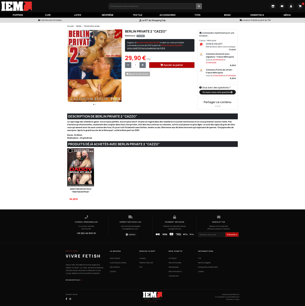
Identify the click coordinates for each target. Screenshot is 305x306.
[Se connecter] (291, 6)
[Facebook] (215, 106)
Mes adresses (174, 267)
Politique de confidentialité (208, 267)
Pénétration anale (92, 26)
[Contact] (282, 6)
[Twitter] (217, 106)
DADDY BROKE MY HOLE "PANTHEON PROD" (80, 190)
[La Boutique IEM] (273, 6)
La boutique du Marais (118, 262)
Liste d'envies (173, 276)
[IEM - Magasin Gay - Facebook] (66, 299)
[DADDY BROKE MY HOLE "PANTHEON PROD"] (80, 167)
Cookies (201, 271)
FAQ (140, 267)
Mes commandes (175, 262)
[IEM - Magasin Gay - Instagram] (70, 299)
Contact (113, 271)
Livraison (142, 258)
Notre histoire (115, 258)
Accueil (70, 26)
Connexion (173, 258)
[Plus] (143, 65)
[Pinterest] (219, 106)
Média (78, 26)
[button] (93, 104)
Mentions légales (204, 262)
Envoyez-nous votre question (217, 92)
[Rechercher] (199, 6)
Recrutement (115, 267)
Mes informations (175, 271)
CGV (199, 258)
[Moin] (128, 65)
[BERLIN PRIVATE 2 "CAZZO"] (94, 65)
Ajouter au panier (173, 65)
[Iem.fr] (50, 6)
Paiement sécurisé (146, 262)
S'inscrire (231, 234)
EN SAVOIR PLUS (73, 280)
